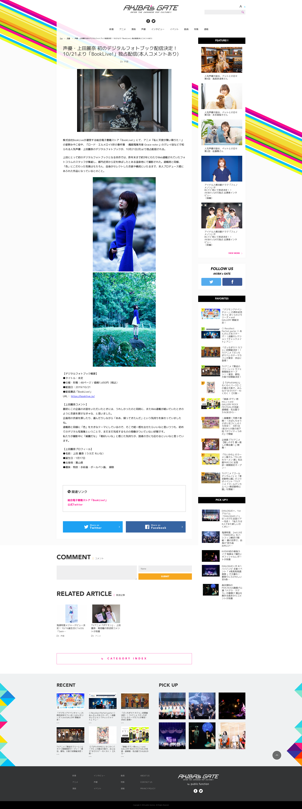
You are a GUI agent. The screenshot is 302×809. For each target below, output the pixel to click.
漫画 (133, 29)
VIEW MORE (234, 253)
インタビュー (157, 29)
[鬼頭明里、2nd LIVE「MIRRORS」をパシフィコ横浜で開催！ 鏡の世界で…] (202, 706)
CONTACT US (146, 782)
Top (61, 38)
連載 (206, 29)
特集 (196, 29)
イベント (174, 29)
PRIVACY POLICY (147, 788)
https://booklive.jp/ (83, 396)
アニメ (122, 29)
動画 (186, 29)
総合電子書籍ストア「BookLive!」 (88, 500)
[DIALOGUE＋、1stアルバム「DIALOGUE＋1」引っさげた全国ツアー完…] (172, 706)
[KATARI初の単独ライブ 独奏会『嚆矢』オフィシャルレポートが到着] (232, 706)
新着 (111, 29)
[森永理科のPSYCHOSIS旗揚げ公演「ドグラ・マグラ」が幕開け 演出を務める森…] (202, 736)
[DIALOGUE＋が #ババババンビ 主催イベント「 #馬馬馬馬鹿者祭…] (172, 736)
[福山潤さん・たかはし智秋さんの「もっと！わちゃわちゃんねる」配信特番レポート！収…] (232, 736)
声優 (143, 29)
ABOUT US (145, 775)
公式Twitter (75, 504)
